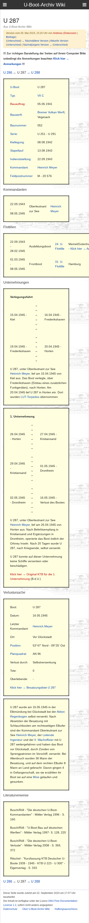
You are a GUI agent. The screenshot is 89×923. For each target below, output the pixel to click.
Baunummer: (18, 125)
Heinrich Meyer (47, 167)
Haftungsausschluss (66, 909)
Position (15, 645)
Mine (36, 777)
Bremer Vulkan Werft (51, 112)
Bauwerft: (16, 114)
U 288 (35, 72)
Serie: (14, 134)
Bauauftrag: (17, 104)
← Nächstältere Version (35, 40)
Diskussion (70, 33)
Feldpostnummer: (21, 176)
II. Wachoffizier (44, 739)
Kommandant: (19, 167)
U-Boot (14, 87)
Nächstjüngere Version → (37, 44)
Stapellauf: (17, 150)
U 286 (7, 72)
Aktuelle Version (59, 40)
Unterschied (13, 40)
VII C (40, 95)
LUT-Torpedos (30, 397)
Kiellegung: (17, 142)
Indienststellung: (20, 159)
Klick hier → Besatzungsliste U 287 (33, 687)
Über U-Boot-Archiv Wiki (36, 909)
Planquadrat (18, 653)
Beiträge (11, 37)
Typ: (13, 95)
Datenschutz (10, 909)
